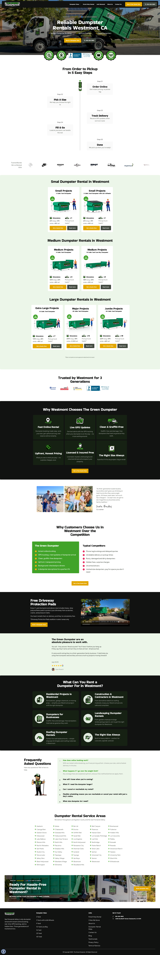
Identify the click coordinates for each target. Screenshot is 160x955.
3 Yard (38, 917)
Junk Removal (101, 4)
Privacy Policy (93, 942)
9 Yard (38, 923)
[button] (3, 951)
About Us (110, 4)
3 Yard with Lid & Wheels (45, 920)
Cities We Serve (94, 920)
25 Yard (39, 933)
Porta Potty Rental (88, 4)
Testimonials (93, 939)
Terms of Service (94, 946)
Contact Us (118, 4)
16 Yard (38, 930)
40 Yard (39, 937)
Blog (90, 936)
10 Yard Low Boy (42, 927)
